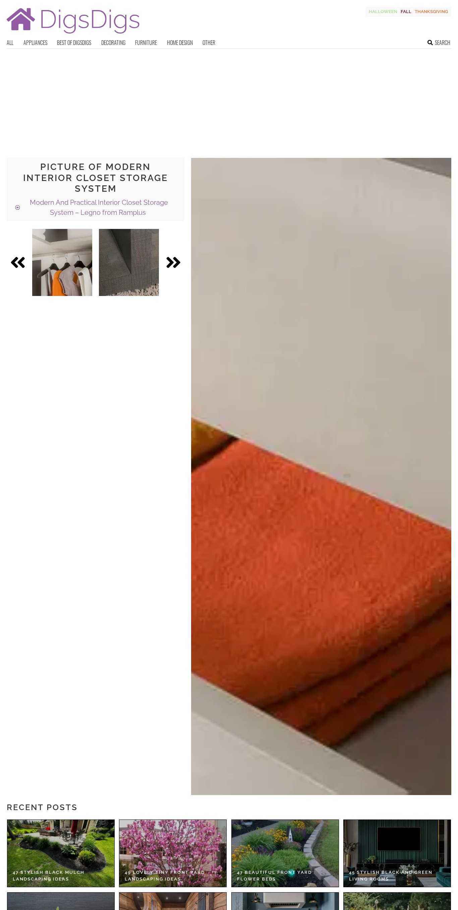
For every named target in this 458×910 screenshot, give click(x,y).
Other (209, 43)
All (10, 43)
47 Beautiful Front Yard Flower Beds (274, 876)
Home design (180, 43)
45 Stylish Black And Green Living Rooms (391, 876)
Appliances (35, 43)
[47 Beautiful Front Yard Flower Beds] (285, 853)
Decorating (113, 43)
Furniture (146, 43)
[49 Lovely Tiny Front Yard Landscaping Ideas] (172, 853)
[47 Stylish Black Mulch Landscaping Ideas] (60, 853)
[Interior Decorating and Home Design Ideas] (73, 34)
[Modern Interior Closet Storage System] (62, 262)
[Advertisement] (229, 99)
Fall (406, 11)
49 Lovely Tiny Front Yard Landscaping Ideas (165, 876)
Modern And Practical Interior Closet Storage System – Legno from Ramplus (98, 207)
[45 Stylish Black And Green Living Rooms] (397, 853)
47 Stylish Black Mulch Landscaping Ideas (48, 876)
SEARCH (442, 43)
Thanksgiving (431, 11)
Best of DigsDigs (74, 43)
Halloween (383, 11)
